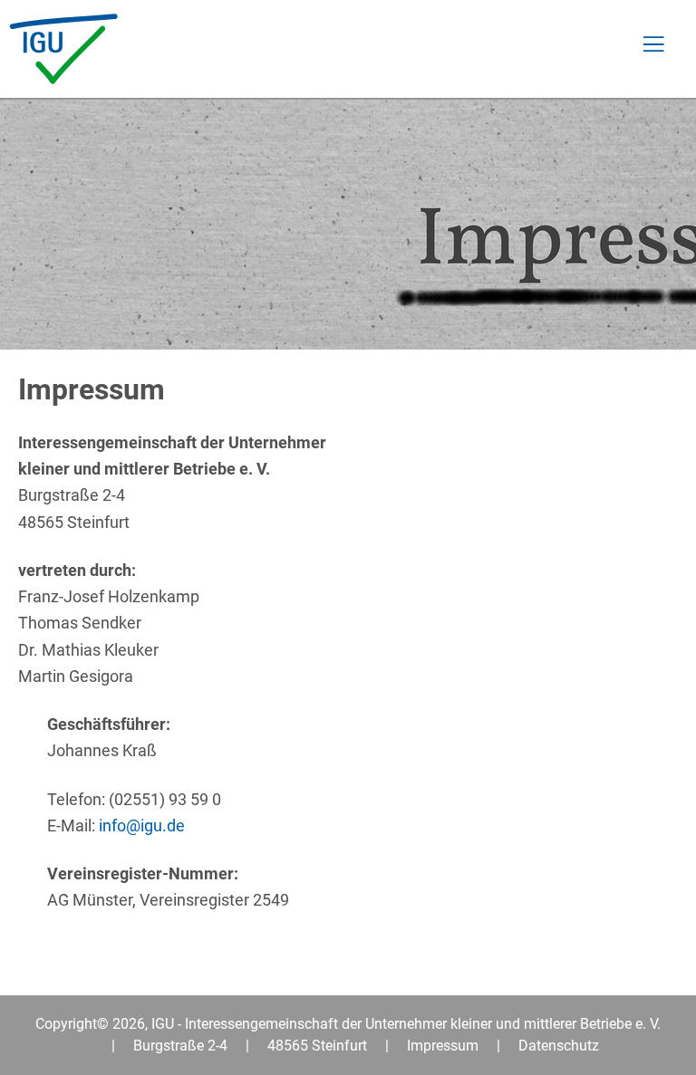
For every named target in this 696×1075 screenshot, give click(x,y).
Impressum (442, 1045)
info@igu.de (142, 825)
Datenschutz (558, 1045)
